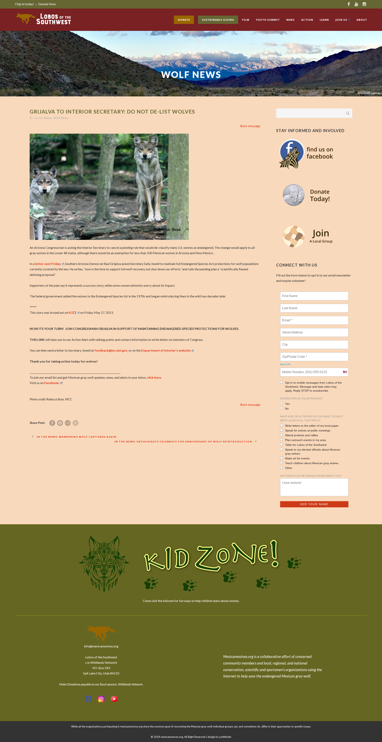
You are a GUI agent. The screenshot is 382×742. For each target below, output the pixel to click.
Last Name (289, 306)
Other (288, 468)
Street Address (293, 330)
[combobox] (344, 372)
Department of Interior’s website (166, 350)
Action (307, 20)
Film (245, 20)
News (290, 20)
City (285, 342)
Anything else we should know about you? (311, 475)
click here (154, 377)
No (287, 408)
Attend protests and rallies (301, 435)
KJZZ (73, 312)
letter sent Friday (48, 264)
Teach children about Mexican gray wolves (311, 463)
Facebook (51, 383)
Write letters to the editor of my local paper (312, 425)
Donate (184, 20)
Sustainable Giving (218, 20)
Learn (324, 20)
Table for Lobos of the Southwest (305, 444)
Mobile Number (292, 370)
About (362, 20)
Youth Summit (268, 20)
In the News (43, 118)
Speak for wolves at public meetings (307, 430)
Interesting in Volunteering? (301, 398)
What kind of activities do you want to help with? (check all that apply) (311, 418)
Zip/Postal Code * (294, 354)
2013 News (61, 118)
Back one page (250, 126)
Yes (287, 403)
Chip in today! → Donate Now (35, 4)
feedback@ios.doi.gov (111, 350)
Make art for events (297, 458)
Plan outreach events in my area (305, 440)
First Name (290, 293)
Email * (287, 318)
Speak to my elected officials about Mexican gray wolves (312, 451)
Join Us (341, 20)
